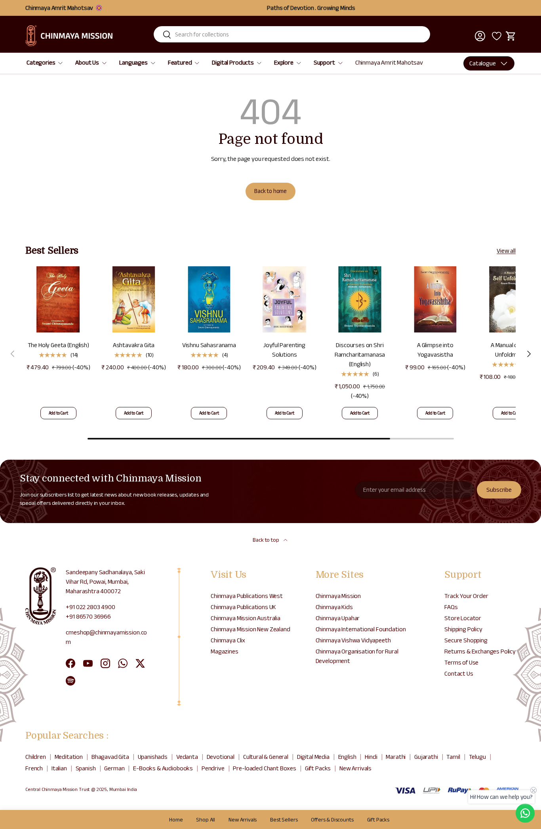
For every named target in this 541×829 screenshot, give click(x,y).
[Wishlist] (495, 36)
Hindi (371, 756)
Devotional (220, 756)
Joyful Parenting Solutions (284, 350)
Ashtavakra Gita (134, 345)
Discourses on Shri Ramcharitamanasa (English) (360, 354)
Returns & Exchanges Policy (480, 651)
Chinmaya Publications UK (243, 607)
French (34, 768)
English (347, 756)
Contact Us (458, 673)
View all (506, 250)
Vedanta (187, 756)
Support (324, 62)
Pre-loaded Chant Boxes (264, 768)
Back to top (266, 540)
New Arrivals (355, 768)
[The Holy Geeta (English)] (58, 299)
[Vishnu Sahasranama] (209, 299)
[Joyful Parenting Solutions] (284, 299)
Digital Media (313, 756)
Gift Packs (318, 768)
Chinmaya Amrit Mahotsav (389, 62)
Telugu (477, 756)
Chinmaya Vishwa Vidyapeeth (353, 640)
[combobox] (292, 34)
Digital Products (232, 62)
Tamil (453, 756)
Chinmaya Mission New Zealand (250, 629)
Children (35, 756)
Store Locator (462, 618)
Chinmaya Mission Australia (245, 618)
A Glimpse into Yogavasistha (435, 350)
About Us (87, 62)
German (114, 768)
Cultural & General (265, 756)
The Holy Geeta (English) (58, 345)
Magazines (224, 651)
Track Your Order (466, 595)
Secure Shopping (466, 640)
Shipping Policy (463, 629)
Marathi (396, 756)
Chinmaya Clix (228, 640)
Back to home (270, 191)
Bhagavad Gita (110, 756)
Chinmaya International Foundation (361, 629)
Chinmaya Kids (334, 607)
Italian (59, 768)
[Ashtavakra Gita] (133, 299)
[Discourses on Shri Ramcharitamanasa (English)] (359, 299)
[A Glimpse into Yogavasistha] (435, 299)
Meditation (69, 756)
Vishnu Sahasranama (209, 345)
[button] (511, 36)
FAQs (450, 607)
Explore (283, 62)
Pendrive (213, 768)
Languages (133, 62)
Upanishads (153, 756)
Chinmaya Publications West (247, 595)
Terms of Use (461, 662)
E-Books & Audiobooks (163, 768)
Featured (180, 62)
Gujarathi (426, 756)
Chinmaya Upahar (338, 618)
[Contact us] (525, 813)
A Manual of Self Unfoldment (510, 350)
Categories (41, 62)
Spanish (86, 768)
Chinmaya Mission (338, 595)
